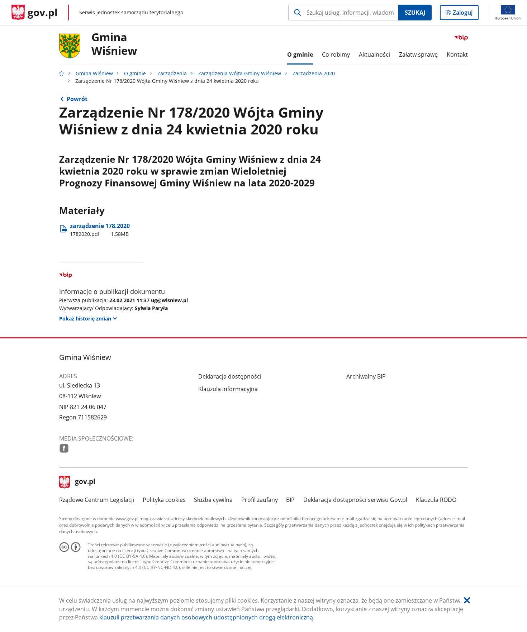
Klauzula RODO (436, 500)
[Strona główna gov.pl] (61, 73)
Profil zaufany (259, 500)
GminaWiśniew (114, 44)
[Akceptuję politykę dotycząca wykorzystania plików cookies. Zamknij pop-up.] (467, 600)
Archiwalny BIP (366, 376)
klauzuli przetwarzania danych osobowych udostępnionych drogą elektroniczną (206, 617)
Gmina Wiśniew (94, 73)
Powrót (77, 99)
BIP (290, 500)
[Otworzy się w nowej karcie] (64, 448)
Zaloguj (465, 14)
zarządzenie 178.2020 (100, 229)
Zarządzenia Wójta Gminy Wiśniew (239, 73)
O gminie (135, 73)
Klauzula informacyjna (228, 389)
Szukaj (415, 12)
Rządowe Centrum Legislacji (96, 500)
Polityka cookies (164, 500)
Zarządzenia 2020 (314, 73)
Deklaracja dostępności (229, 376)
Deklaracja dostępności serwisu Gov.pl (355, 500)
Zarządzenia (172, 73)
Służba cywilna (213, 500)
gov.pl (85, 482)
